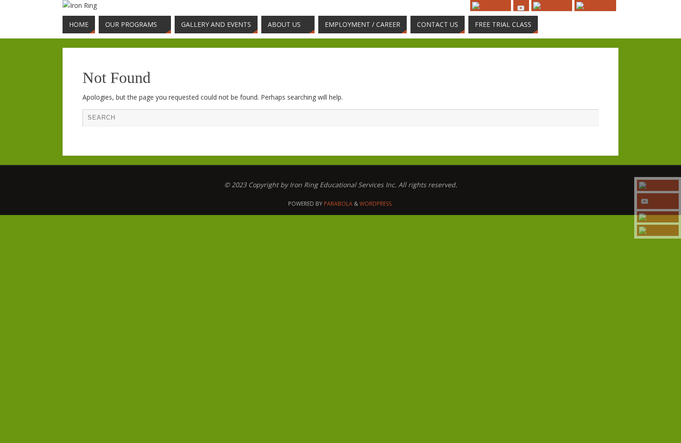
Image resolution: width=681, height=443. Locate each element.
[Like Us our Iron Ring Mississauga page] (658, 185)
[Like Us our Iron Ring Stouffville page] (658, 216)
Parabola (338, 204)
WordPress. (376, 204)
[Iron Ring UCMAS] (658, 201)
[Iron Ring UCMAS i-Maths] (658, 230)
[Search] (587, 120)
